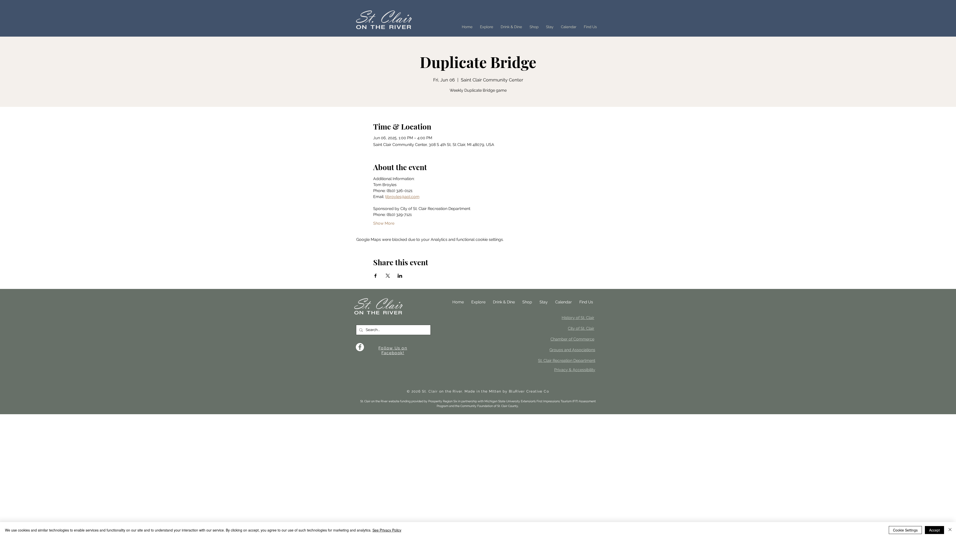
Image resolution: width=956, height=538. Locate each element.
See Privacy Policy (386, 530)
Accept (934, 530)
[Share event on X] (387, 276)
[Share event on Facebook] (375, 276)
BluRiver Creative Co (529, 391)
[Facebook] (360, 347)
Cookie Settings (905, 530)
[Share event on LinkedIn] (400, 276)
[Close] (950, 530)
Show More (383, 223)
